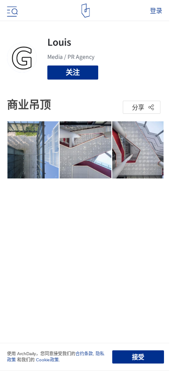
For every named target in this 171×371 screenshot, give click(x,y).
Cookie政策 (47, 359)
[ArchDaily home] (86, 11)
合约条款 (84, 353)
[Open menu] (11, 10)
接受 (138, 356)
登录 (156, 10)
